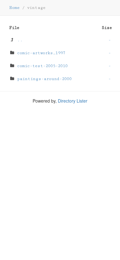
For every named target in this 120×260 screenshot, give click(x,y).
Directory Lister (72, 101)
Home (14, 7)
